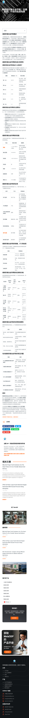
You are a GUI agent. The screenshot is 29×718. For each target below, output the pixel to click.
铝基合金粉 (6, 588)
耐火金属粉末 (7, 596)
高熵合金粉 (6, 593)
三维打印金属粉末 (8, 582)
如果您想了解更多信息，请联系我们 (10, 417)
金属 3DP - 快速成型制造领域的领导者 (14, 443)
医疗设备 (5, 232)
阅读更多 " (4, 536)
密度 (4, 147)
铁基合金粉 (6, 599)
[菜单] (26, 2)
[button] (24, 30)
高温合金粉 (6, 585)
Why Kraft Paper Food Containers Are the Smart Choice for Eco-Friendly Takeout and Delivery (13, 466)
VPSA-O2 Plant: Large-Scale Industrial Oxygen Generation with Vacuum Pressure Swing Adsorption (14, 486)
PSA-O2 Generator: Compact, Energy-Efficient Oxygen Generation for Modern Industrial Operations (13, 553)
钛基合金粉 (6, 590)
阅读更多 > (4, 479)
